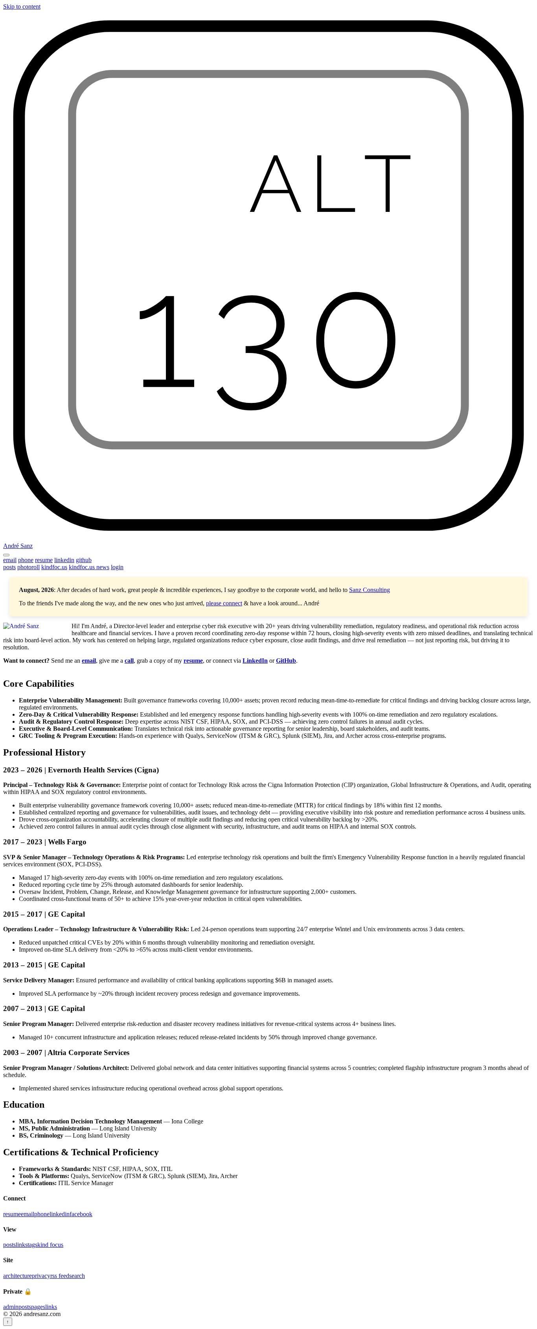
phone (25, 560)
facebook (81, 1214)
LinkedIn (255, 660)
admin (10, 1306)
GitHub (286, 660)
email (10, 560)
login (117, 567)
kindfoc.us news (89, 567)
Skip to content (21, 6)
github (84, 560)
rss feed (59, 1275)
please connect (224, 603)
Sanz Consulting (369, 589)
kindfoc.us (54, 567)
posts (9, 567)
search (77, 1275)
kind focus (50, 1244)
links (22, 1244)
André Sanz (18, 545)
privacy (41, 1275)
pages (38, 1306)
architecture (17, 1275)
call (129, 660)
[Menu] (6, 555)
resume (44, 560)
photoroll (28, 567)
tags (32, 1244)
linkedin (64, 560)
